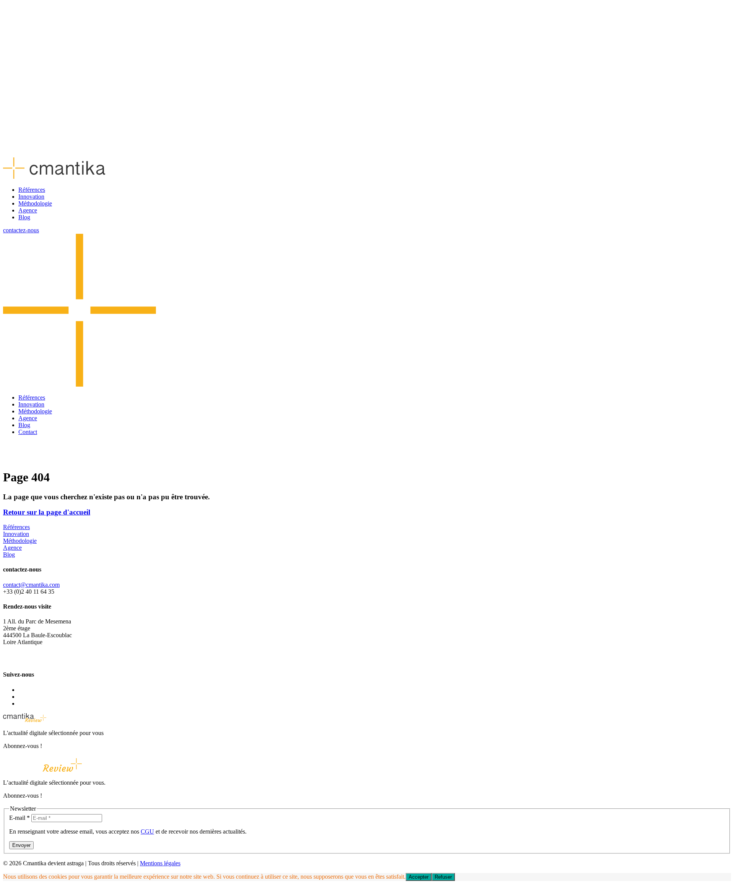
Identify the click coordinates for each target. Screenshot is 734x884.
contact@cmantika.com (31, 584)
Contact (27, 432)
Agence (27, 210)
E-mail (19, 817)
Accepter (419, 877)
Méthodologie (35, 203)
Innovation (31, 196)
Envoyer (21, 845)
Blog (24, 217)
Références (31, 189)
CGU (147, 831)
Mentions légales (160, 863)
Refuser (443, 877)
